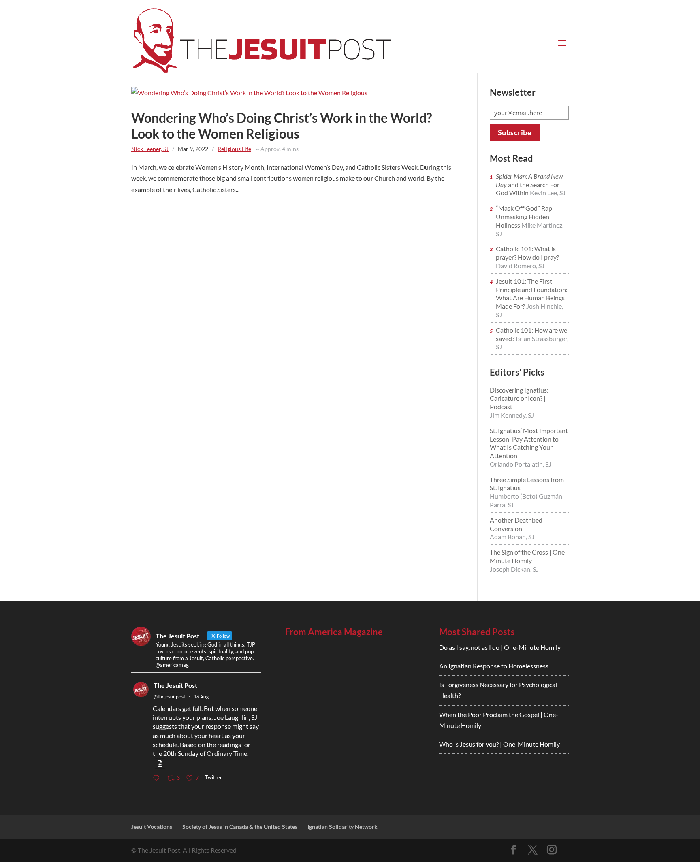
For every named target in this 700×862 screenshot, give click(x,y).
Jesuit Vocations (151, 826)
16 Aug (201, 696)
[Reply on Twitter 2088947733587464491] (158, 778)
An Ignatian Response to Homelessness (493, 666)
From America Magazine (334, 631)
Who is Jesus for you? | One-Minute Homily (499, 744)
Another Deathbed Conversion (516, 524)
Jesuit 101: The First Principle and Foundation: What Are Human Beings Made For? (532, 293)
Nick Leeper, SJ (150, 148)
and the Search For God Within (529, 184)
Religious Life (234, 148)
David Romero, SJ (520, 265)
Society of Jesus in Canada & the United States (239, 826)
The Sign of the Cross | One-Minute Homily (528, 556)
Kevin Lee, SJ (548, 192)
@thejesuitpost (169, 696)
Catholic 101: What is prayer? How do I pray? (527, 253)
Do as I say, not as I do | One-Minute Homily (500, 647)
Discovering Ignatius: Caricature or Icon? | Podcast (519, 398)
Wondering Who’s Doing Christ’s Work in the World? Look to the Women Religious (281, 125)
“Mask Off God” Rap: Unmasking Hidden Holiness (525, 216)
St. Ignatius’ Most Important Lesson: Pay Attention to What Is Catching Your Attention (529, 443)
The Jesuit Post (175, 685)
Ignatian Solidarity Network (342, 826)
